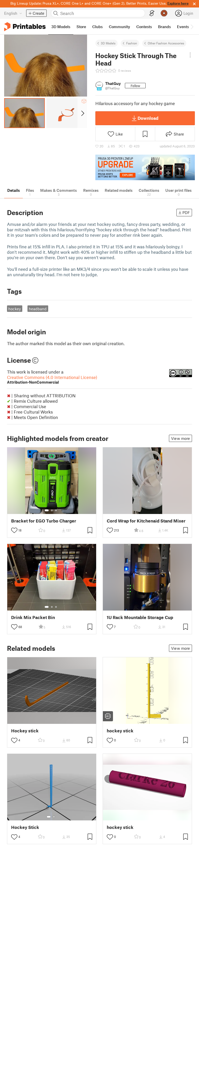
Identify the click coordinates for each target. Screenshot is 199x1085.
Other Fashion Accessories (166, 43)
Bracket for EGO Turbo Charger (43, 520)
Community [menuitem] (119, 26)
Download (148, 118)
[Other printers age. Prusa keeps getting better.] (145, 167)
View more (180, 438)
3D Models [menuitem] (60, 26)
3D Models (108, 43)
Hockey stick (25, 730)
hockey (14, 308)
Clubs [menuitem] (97, 26)
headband (38, 308)
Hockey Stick (25, 827)
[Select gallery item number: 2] (52, 510)
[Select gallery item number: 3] (56, 510)
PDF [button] (186, 212)
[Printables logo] (25, 26)
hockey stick (120, 730)
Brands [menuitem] (164, 26)
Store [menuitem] (81, 26)
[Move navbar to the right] (191, 26)
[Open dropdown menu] (190, 55)
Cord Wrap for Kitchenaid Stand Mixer (146, 520)
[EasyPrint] (152, 13)
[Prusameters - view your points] (164, 13)
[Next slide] (82, 113)
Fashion (131, 43)
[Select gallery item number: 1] (47, 510)
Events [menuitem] (183, 26)
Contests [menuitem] (144, 26)
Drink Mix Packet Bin (33, 617)
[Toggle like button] (14, 530)
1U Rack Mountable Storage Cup (140, 617)
